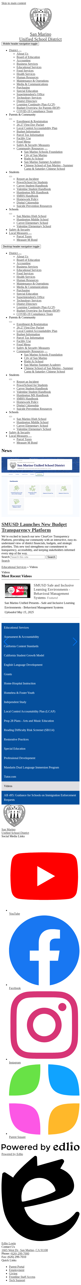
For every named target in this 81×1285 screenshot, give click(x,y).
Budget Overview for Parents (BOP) (38, 107)
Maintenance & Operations (33, 80)
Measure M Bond (27, 239)
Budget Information (28, 131)
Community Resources (30, 148)
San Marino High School (31, 216)
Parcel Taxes (24, 236)
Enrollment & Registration (32, 121)
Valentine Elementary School (34, 226)
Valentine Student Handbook (34, 189)
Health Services (26, 74)
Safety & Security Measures (33, 145)
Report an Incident (28, 178)
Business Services (27, 63)
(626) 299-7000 (20, 1253)
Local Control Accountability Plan (37, 128)
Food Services (25, 70)
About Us (22, 53)
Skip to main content (14, 3)
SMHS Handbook (27, 195)
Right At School (33, 158)
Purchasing (23, 87)
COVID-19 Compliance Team (35, 111)
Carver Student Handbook (32, 185)
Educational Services (29, 67)
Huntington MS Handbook (33, 192)
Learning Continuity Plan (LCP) (36, 104)
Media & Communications (32, 84)
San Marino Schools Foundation (43, 151)
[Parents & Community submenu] (10, 119)
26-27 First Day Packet (30, 124)
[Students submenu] (10, 176)
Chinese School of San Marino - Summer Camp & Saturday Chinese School (48, 167)
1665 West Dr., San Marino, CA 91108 (25, 1250)
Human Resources (27, 77)
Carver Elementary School (32, 222)
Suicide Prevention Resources (34, 206)
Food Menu (24, 141)
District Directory (27, 101)
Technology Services (29, 97)
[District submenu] (19, 51)
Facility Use (24, 138)
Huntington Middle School (32, 219)
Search (6, 556)
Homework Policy (27, 199)
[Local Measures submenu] (30, 234)
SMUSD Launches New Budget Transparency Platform (34, 527)
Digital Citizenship (28, 202)
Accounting (24, 60)
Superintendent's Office (30, 94)
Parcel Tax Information (30, 134)
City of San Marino (35, 155)
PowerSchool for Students (32, 182)
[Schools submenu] (10, 213)
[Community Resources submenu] (45, 149)
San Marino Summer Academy (42, 162)
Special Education (27, 90)
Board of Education (28, 57)
